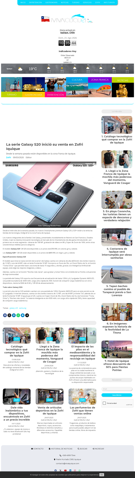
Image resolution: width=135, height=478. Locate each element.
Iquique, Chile (67, 31)
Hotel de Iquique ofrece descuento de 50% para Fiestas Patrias (116, 365)
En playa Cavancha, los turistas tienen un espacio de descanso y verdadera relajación (117, 216)
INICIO (23, 2)
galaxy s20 (14, 308)
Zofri (8, 157)
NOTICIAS (64, 2)
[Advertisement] (49, 124)
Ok (102, 475)
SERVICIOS (87, 2)
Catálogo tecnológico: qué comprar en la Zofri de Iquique (16, 351)
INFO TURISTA (109, 2)
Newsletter (117, 380)
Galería (89, 163)
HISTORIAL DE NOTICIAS (61, 449)
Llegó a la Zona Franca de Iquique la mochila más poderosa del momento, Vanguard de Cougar (49, 354)
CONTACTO (38, 449)
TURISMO (75, 2)
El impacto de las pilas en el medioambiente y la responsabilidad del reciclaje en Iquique (82, 352)
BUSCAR (83, 449)
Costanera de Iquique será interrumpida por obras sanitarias (117, 253)
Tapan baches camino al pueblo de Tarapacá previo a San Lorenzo (117, 291)
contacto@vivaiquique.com (67, 464)
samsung (22, 308)
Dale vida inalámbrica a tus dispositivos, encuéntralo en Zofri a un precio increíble (16, 413)
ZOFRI (97, 2)
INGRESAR (99, 449)
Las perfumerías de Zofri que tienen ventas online (82, 410)
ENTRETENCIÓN (35, 2)
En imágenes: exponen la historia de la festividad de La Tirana (117, 328)
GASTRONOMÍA (51, 2)
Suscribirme (116, 395)
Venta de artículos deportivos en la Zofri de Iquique (49, 410)
